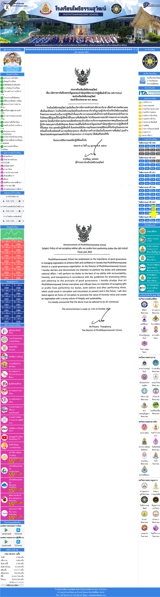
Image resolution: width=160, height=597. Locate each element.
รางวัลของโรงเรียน (11, 88)
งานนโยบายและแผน (150, 109)
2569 (6, 244)
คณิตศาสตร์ (8, 166)
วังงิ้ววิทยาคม (155, 462)
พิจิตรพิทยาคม (144, 311)
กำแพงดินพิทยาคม (156, 370)
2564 (18, 255)
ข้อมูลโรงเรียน (9, 81)
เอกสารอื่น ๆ (146, 135)
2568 (18, 244)
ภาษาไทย (7, 169)
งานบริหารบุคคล (148, 112)
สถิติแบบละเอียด (12, 585)
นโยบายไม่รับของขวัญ (12, 137)
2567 (6, 250)
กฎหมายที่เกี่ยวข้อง (11, 122)
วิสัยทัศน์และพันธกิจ (11, 85)
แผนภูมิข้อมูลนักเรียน (12, 238)
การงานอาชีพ (9, 186)
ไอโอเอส (18, 534)
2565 (6, 255)
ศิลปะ (5, 179)
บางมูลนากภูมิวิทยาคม (144, 492)
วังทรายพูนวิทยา (144, 350)
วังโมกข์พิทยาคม (155, 398)
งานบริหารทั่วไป (148, 119)
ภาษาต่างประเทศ (10, 172)
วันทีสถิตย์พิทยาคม (156, 448)
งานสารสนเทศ (147, 106)
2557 (6, 278)
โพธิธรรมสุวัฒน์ (144, 506)
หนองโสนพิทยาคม (156, 384)
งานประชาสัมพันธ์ (149, 122)
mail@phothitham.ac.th (97, 595)
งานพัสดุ (145, 125)
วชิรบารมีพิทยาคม (144, 398)
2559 (6, 272)
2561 (6, 267)
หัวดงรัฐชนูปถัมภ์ (144, 336)
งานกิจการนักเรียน (149, 115)
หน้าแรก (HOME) (10, 78)
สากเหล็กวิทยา (156, 336)
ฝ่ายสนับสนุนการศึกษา (12, 189)
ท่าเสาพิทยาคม (144, 520)
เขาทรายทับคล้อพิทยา (144, 448)
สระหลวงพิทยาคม (156, 311)
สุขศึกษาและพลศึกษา (12, 182)
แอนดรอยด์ (6, 534)
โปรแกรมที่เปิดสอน (11, 98)
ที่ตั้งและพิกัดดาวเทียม (12, 101)
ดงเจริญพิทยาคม (144, 462)
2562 (18, 261)
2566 (18, 250)
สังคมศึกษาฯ (8, 176)
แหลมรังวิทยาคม (144, 534)
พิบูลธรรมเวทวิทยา (156, 506)
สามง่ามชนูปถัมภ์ (144, 370)
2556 (18, 278)
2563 (6, 261)
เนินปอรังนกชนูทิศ (144, 384)
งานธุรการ (146, 132)
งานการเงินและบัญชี (150, 129)
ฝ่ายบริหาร (8, 156)
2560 (18, 267)
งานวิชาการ (146, 102)
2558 (18, 272)
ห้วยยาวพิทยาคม (155, 520)
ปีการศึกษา (6, 242)
